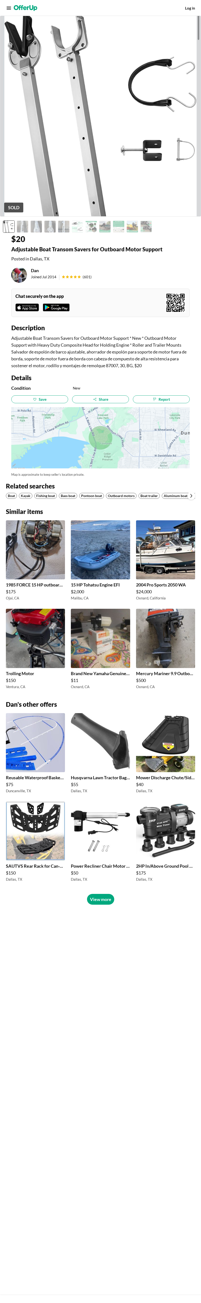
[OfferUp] (25, 8)
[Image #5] (64, 226)
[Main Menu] (9, 8)
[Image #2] (22, 226)
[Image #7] (91, 226)
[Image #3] (36, 226)
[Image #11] (146, 226)
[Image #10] (132, 226)
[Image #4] (50, 226)
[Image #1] (9, 226)
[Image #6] (77, 226)
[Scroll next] (191, 496)
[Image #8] (105, 226)
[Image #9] (119, 226)
